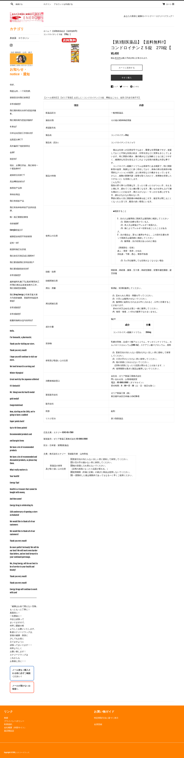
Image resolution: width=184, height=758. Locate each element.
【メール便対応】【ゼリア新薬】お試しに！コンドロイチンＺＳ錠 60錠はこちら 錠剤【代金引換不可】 (92, 97)
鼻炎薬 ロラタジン (19, 38)
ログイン (47, 4)
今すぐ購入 (127, 77)
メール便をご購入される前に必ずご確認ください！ (21, 673)
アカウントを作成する (63, 4)
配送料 (118, 58)
